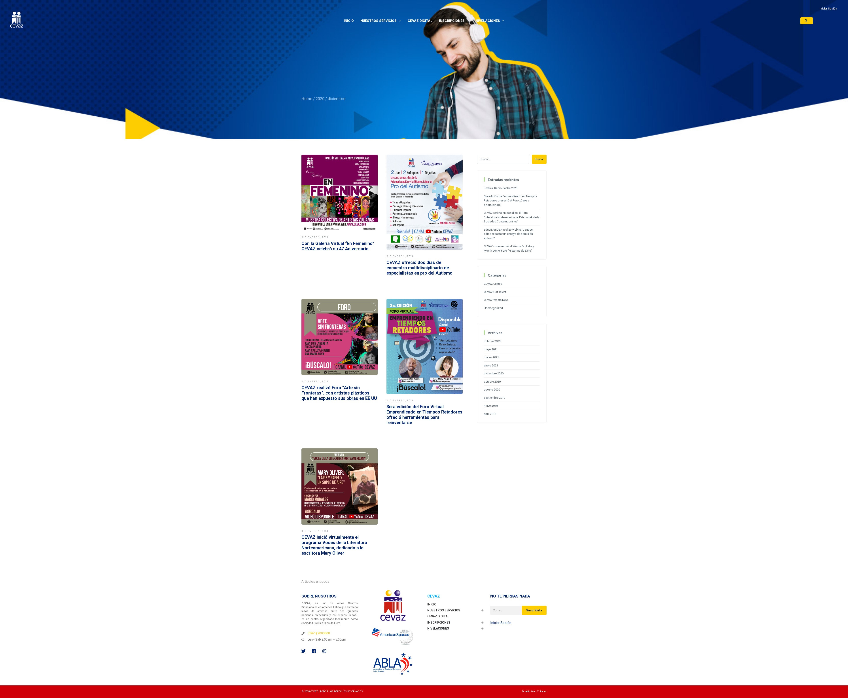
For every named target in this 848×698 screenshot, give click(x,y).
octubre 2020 (492, 381)
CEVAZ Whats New (496, 300)
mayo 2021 (491, 349)
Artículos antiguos (315, 581)
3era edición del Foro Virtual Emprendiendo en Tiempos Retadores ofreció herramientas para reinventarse (424, 414)
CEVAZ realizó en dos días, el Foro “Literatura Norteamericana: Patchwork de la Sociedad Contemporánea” (511, 217)
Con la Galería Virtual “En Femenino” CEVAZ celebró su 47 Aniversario (337, 246)
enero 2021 (491, 365)
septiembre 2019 (494, 397)
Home (306, 98)
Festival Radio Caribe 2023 (500, 188)
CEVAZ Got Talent (495, 292)
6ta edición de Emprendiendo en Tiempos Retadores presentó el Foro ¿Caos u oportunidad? (510, 201)
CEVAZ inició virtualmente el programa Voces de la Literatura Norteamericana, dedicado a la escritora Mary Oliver (334, 545)
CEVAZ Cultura (493, 283)
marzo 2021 (491, 357)
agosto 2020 (492, 389)
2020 (320, 98)
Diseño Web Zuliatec (534, 691)
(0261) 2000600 (319, 633)
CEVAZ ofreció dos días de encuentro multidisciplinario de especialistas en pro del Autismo (419, 268)
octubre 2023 (492, 341)
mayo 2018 (491, 405)
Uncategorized (493, 308)
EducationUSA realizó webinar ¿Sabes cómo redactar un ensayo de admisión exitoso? (508, 234)
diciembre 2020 (494, 373)
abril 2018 (490, 413)
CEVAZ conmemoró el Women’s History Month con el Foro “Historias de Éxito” (509, 248)
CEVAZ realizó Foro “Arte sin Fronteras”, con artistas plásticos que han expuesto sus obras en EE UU (339, 393)
